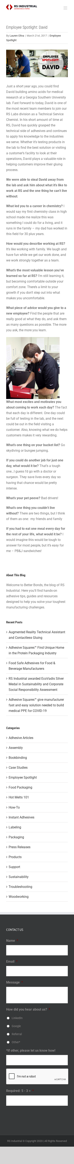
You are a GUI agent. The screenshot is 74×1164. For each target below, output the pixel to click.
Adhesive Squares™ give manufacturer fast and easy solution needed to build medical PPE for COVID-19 (36, 705)
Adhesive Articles (21, 738)
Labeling (15, 827)
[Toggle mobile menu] (66, 8)
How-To (14, 807)
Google (16, 1026)
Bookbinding (18, 758)
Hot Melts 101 (19, 797)
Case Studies (18, 768)
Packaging (16, 837)
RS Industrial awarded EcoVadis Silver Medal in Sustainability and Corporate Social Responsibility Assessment (36, 684)
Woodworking (19, 897)
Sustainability (19, 877)
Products (15, 857)
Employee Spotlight (23, 777)
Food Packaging (20, 787)
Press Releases (19, 847)
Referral (17, 1034)
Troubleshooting (20, 887)
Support (14, 867)
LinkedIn (17, 1018)
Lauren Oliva (17, 35)
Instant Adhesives (21, 817)
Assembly (16, 748)
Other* (16, 1042)
